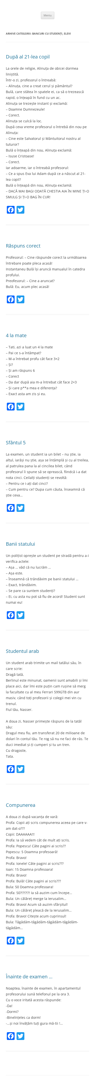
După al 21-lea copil (28, 56)
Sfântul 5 (16, 442)
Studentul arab (22, 651)
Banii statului (20, 544)
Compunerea (20, 805)
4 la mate (16, 335)
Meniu (48, 15)
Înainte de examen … (29, 976)
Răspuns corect (23, 245)
